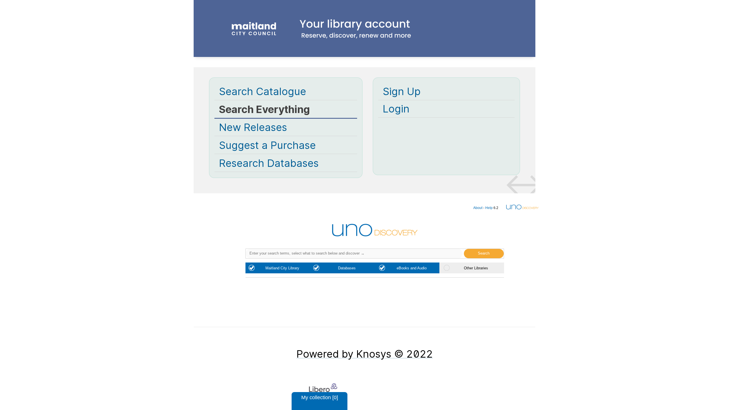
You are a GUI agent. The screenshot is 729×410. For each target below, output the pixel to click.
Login (396, 108)
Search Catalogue (262, 91)
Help (489, 208)
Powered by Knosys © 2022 (364, 354)
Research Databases (269, 163)
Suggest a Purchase (267, 145)
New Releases (253, 127)
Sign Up (402, 91)
